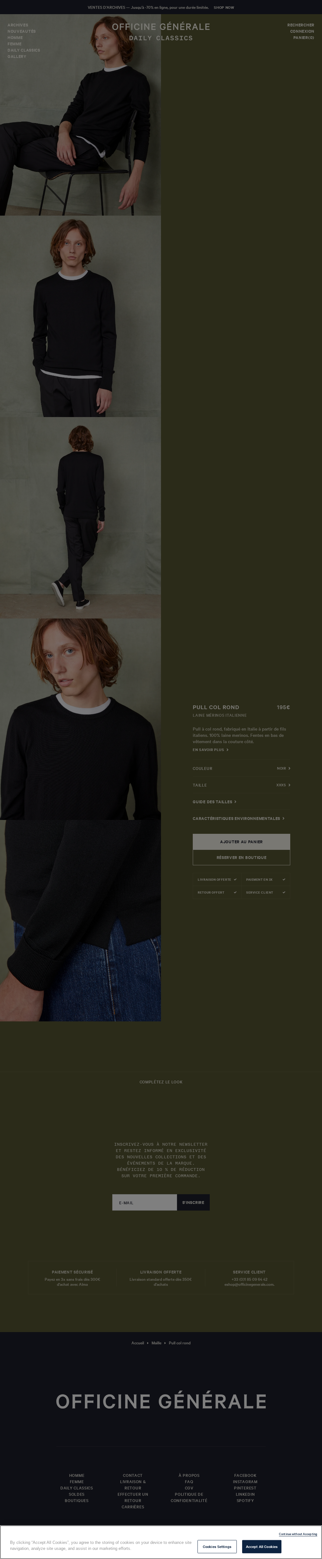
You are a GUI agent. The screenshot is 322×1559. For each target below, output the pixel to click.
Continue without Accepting (298, 1533)
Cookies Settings (217, 1546)
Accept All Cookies (262, 1546)
